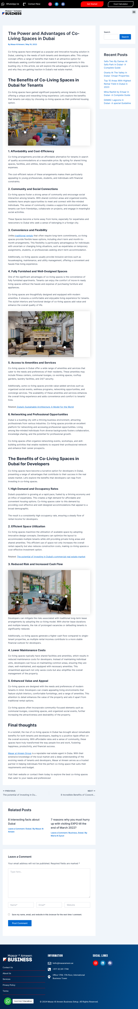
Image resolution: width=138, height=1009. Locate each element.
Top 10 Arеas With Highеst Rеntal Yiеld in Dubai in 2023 (117, 83)
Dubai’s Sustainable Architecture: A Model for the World (45, 407)
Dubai (28, 829)
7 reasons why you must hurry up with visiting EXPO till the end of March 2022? (70, 823)
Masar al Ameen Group (19, 753)
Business (73, 833)
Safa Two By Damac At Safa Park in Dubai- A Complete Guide (115, 64)
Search (107, 32)
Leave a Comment (16, 829)
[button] (134, 12)
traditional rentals (23, 235)
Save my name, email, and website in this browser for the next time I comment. (47, 914)
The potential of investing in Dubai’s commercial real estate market (51, 556)
